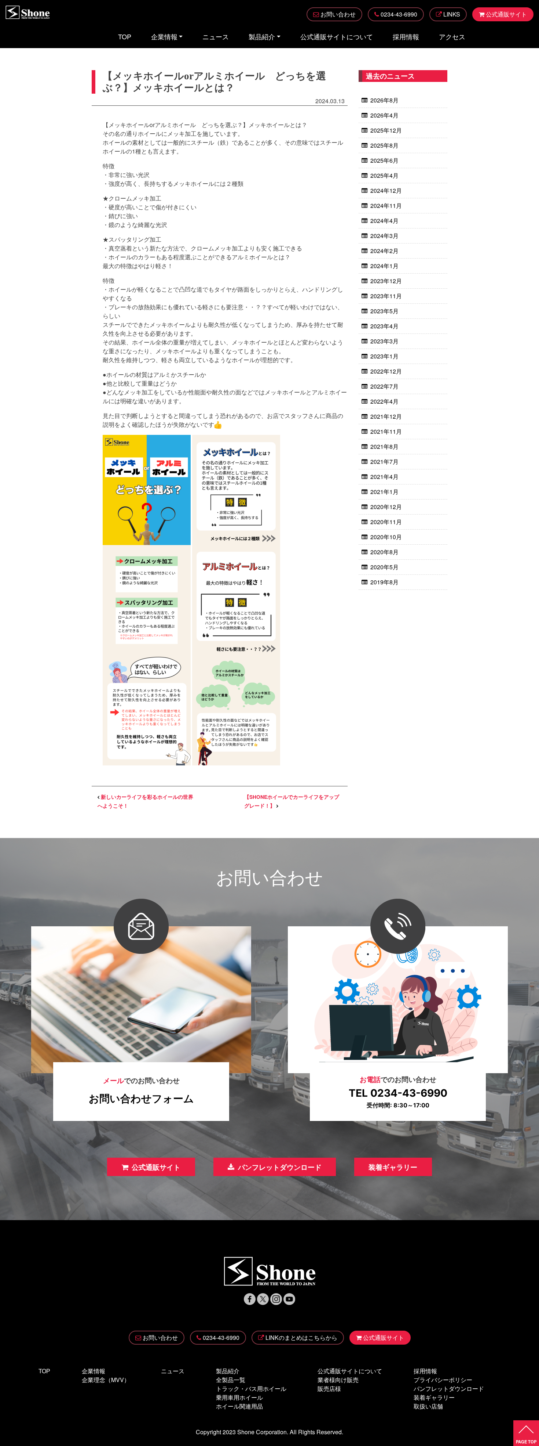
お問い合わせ (160, 1337)
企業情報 (164, 36)
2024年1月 (384, 266)
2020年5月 (384, 567)
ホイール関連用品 (239, 1406)
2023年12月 (386, 281)
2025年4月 (384, 175)
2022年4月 (384, 401)
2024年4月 (384, 220)
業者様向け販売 (338, 1379)
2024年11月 (386, 205)
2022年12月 (386, 371)
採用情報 (406, 36)
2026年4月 (384, 115)
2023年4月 (384, 326)
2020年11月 (386, 522)
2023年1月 (384, 356)
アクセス (452, 36)
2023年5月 (384, 311)
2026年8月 (384, 100)
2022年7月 (384, 386)
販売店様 (329, 1388)
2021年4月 (384, 476)
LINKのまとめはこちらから (301, 1337)
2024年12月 (386, 190)
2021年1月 (384, 491)
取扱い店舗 (428, 1406)
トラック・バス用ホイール (251, 1388)
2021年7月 (384, 461)
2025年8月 (384, 145)
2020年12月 (386, 506)
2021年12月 (386, 416)
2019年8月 (384, 582)
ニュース (215, 36)
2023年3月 (384, 341)
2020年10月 (386, 537)
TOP (124, 36)
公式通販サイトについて (336, 36)
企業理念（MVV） (106, 1379)
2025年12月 (386, 130)
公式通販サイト (156, 1167)
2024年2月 (384, 250)
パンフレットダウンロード (280, 1167)
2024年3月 (384, 235)
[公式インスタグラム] (276, 1298)
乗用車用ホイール (239, 1397)
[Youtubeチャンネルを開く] (289, 1298)
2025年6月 (384, 160)
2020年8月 (384, 552)
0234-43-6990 (221, 1337)
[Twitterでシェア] (263, 1298)
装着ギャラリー (392, 1167)
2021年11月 (386, 431)
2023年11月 (386, 296)
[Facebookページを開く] (250, 1298)
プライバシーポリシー (443, 1379)
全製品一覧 (230, 1379)
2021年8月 (384, 446)
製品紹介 (262, 36)
